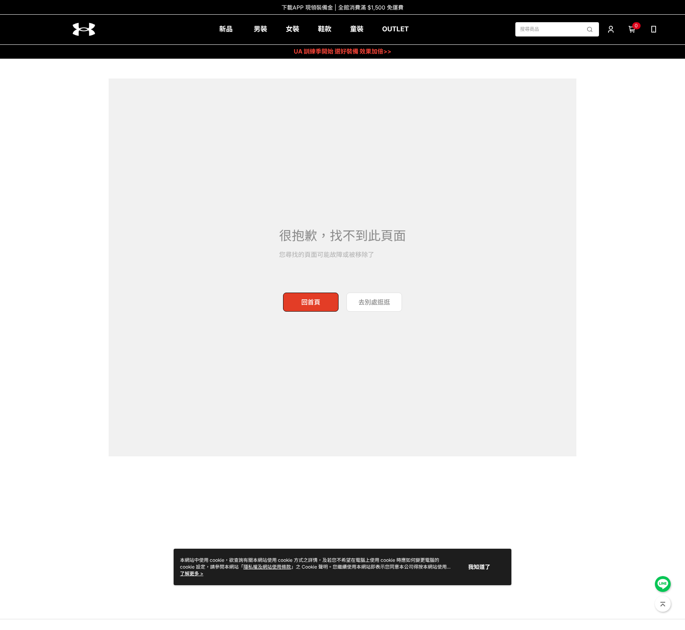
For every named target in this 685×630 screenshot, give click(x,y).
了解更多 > (191, 573)
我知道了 (479, 566)
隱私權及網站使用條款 (267, 567)
